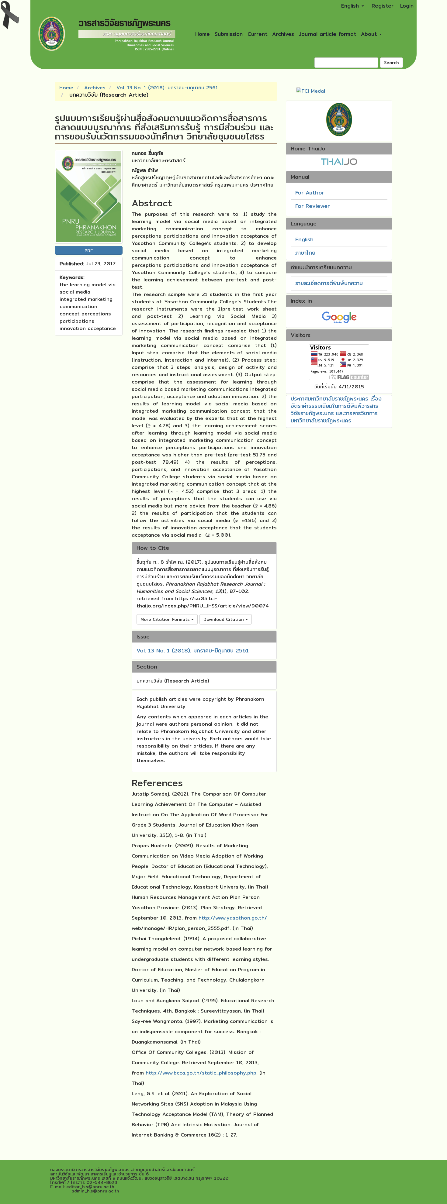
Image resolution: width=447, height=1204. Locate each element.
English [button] (351, 6)
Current (257, 34)
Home (202, 34)
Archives (283, 34)
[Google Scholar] (339, 316)
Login (407, 6)
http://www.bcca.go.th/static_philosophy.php (201, 1073)
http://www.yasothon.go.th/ (233, 918)
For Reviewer (312, 205)
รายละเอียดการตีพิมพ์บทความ (329, 283)
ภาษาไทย (305, 252)
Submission (229, 34)
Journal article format (327, 34)
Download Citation (224, 619)
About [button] (370, 34)
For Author (309, 192)
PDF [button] (89, 250)
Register (382, 6)
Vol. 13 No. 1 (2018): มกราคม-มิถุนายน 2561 (167, 87)
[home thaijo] (339, 161)
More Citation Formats (165, 619)
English (304, 239)
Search (391, 62)
